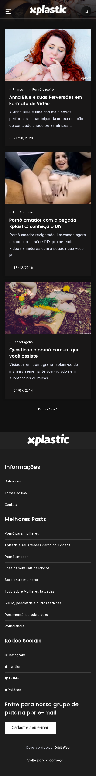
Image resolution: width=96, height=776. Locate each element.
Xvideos (14, 690)
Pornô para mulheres (22, 533)
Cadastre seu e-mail (30, 727)
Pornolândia (14, 626)
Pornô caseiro (43, 89)
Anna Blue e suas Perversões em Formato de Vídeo (45, 100)
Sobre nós (13, 481)
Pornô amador (16, 557)
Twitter (14, 666)
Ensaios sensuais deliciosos (27, 568)
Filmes (18, 89)
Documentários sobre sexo (26, 615)
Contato (11, 504)
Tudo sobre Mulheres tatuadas (30, 591)
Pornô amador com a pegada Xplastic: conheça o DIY (42, 223)
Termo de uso (16, 493)
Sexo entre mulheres (22, 580)
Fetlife (14, 678)
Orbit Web (62, 747)
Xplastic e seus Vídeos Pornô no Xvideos (37, 545)
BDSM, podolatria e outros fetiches (33, 603)
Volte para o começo (45, 760)
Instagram (16, 655)
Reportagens (23, 342)
